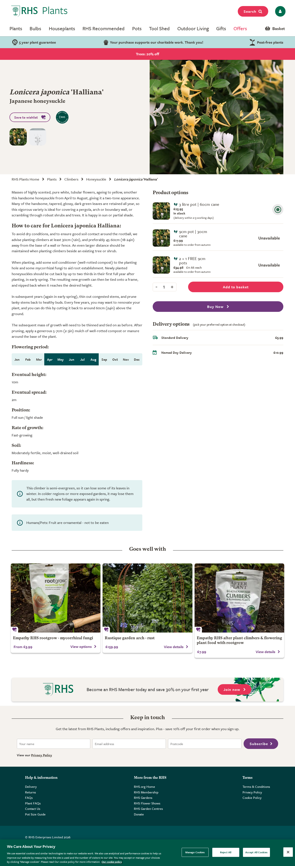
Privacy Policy (41, 755)
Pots (137, 28)
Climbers (71, 179)
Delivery (31, 786)
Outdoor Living (193, 28)
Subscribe (259, 743)
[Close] (288, 852)
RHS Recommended (103, 28)
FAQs (29, 797)
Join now (232, 689)
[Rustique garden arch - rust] (147, 598)
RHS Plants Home (25, 179)
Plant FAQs (33, 803)
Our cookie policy (112, 861)
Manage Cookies (195, 852)
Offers (240, 28)
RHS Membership (146, 792)
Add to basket (236, 287)
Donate (139, 814)
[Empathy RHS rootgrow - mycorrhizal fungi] (55, 598)
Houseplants (62, 28)
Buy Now (216, 306)
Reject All (225, 852)
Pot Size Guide (35, 814)
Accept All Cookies (256, 852)
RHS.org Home (144, 786)
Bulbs (35, 28)
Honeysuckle (96, 179)
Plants (16, 28)
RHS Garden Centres (148, 808)
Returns (30, 792)
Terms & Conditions (256, 786)
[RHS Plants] (39, 11)
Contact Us (32, 808)
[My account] (279, 11)
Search (250, 11)
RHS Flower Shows (147, 803)
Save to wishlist (26, 117)
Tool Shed (159, 28)
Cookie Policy (252, 797)
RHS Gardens (143, 797)
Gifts (221, 28)
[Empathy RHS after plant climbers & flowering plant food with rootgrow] (239, 598)
